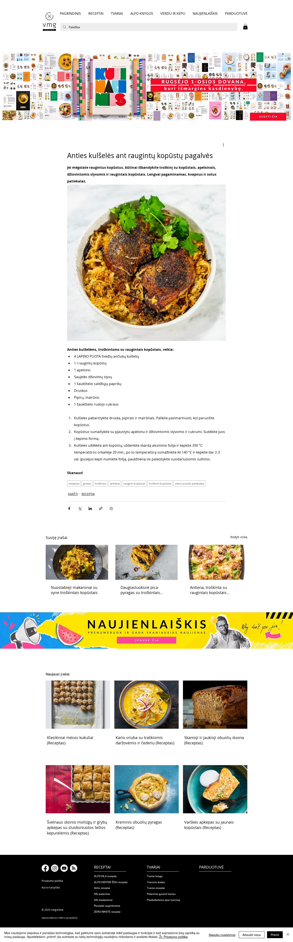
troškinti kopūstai (160, 483)
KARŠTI (73, 494)
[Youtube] (64, 868)
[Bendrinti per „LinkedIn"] (90, 508)
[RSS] (73, 868)
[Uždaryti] (287, 935)
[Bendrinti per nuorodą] (101, 508)
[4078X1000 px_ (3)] (146, 86)
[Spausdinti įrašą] (111, 508)
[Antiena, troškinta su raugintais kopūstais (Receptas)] (216, 562)
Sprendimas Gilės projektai (59, 918)
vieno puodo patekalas (189, 483)
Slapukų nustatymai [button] (222, 935)
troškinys (100, 483)
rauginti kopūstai (134, 483)
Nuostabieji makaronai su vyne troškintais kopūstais (74, 590)
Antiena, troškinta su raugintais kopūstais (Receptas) (208, 590)
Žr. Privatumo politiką (173, 937)
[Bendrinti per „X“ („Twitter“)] (80, 508)
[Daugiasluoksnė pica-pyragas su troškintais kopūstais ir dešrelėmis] (146, 562)
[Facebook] (45, 868)
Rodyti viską (238, 537)
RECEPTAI (88, 494)
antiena (115, 483)
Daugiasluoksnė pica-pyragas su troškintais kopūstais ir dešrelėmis (142, 590)
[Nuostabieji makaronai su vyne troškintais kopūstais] (77, 562)
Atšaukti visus (251, 935)
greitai (87, 483)
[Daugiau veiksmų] (223, 144)
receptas (73, 483)
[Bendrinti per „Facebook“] (69, 508)
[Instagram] (54, 868)
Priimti (275, 935)
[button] (245, 26)
